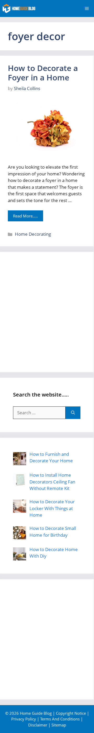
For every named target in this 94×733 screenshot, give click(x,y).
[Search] (73, 412)
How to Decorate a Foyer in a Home (43, 73)
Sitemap (58, 725)
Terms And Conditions (60, 719)
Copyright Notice (71, 713)
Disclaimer (37, 725)
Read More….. (25, 215)
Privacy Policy (23, 719)
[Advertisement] (47, 312)
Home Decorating (33, 234)
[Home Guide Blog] (19, 8)
